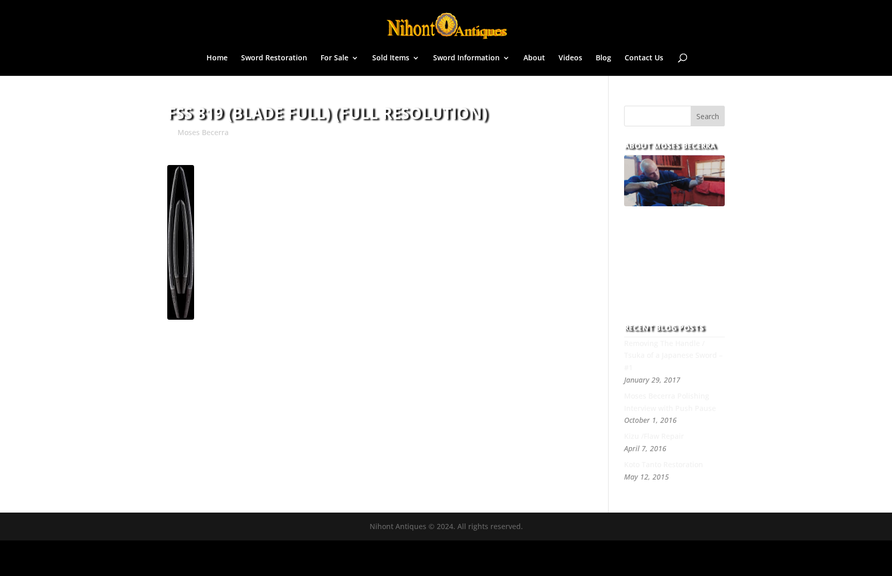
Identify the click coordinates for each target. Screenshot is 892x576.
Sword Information (466, 58)
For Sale (334, 58)
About (534, 58)
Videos (570, 58)
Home (217, 58)
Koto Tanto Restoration (663, 464)
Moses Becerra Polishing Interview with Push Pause (670, 402)
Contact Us (644, 58)
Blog (603, 58)
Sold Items (390, 58)
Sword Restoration (274, 58)
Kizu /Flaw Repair (654, 436)
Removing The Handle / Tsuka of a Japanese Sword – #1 (673, 355)
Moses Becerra (203, 132)
